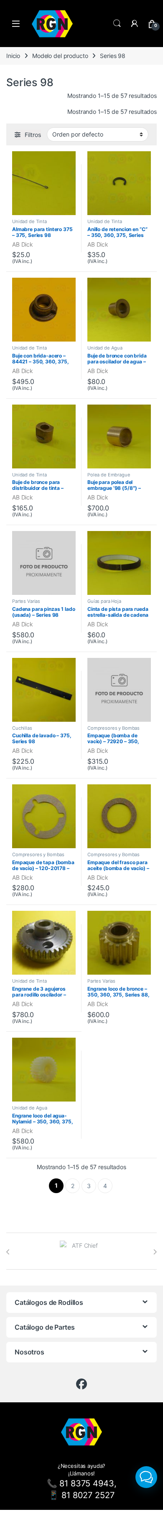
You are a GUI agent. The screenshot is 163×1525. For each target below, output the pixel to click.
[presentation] (8, 1252)
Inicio (13, 55)
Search (117, 23)
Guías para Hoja (104, 601)
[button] (146, 1477)
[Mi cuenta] (134, 23)
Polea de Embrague (108, 475)
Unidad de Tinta (29, 221)
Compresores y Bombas (113, 728)
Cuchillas (22, 728)
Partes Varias (26, 601)
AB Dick (22, 244)
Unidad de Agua (104, 348)
